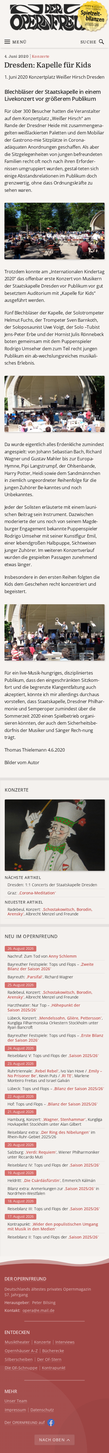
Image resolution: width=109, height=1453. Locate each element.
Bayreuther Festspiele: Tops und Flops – (51, 967)
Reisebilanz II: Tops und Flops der (53, 1237)
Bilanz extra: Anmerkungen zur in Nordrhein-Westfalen (53, 1191)
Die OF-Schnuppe (21, 1368)
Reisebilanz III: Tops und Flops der (54, 1209)
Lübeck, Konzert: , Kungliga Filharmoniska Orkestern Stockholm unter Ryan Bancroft (55, 1023)
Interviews (65, 1342)
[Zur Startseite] (55, 17)
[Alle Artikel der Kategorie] (55, 835)
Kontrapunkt (53, 1368)
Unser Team (15, 1400)
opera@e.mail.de (38, 1310)
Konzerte (40, 56)
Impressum (15, 1410)
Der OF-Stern (49, 1359)
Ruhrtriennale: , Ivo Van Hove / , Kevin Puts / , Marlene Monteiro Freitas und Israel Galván (55, 1076)
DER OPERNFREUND (25, 1279)
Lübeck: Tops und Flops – (56, 1088)
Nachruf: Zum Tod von (42, 956)
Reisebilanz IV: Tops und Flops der (54, 1165)
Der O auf (24, 1422)
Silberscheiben (19, 1359)
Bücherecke (53, 1351)
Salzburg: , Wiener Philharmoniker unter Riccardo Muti (53, 1155)
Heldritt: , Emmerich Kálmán (51, 1180)
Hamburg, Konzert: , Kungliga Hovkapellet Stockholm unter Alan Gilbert (55, 1122)
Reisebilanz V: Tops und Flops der (53, 1055)
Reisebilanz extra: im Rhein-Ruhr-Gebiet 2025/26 (51, 1135)
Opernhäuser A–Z (21, 1351)
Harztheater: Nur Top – (44, 1008)
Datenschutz (42, 1410)
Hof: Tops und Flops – (53, 1104)
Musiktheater (17, 1342)
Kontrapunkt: (53, 1227)
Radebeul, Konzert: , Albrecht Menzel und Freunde (50, 995)
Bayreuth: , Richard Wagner (40, 977)
